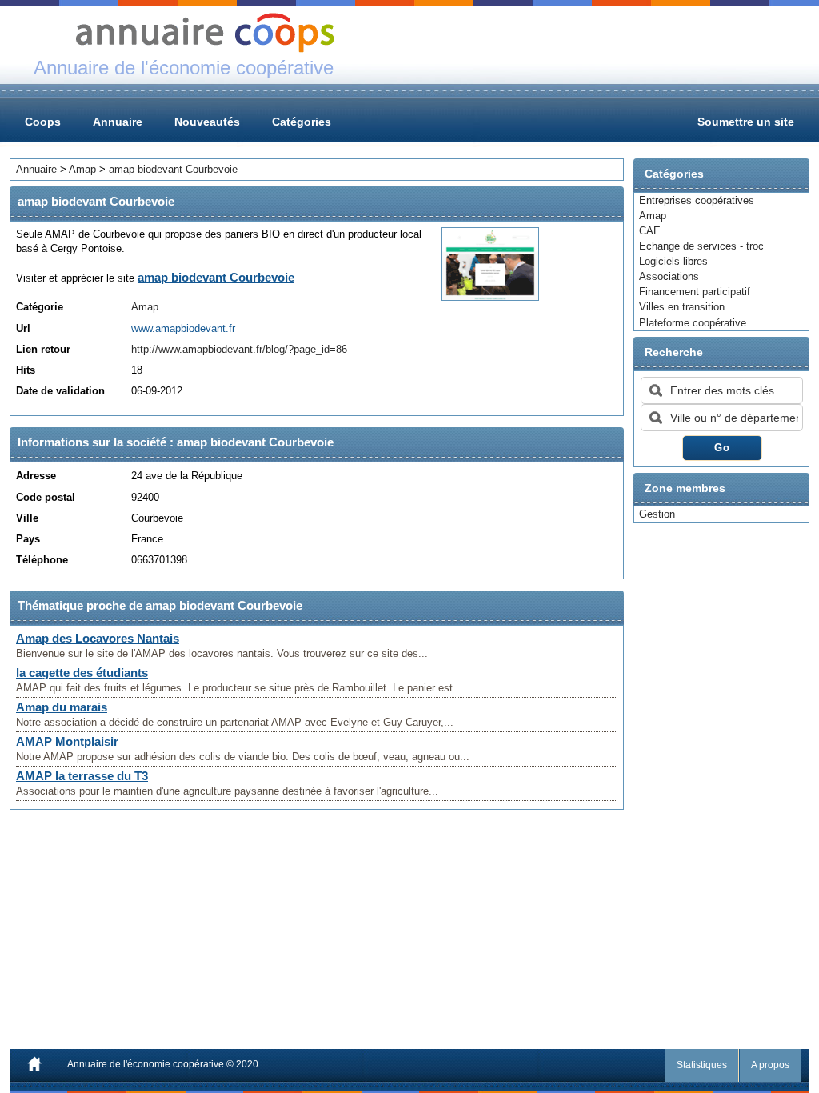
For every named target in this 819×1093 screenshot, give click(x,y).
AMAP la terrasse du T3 (82, 776)
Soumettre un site (745, 121)
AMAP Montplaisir (67, 741)
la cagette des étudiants (82, 672)
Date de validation (60, 391)
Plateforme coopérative (692, 323)
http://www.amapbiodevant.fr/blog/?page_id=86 (239, 349)
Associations (669, 276)
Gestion (657, 514)
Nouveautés (207, 121)
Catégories (301, 121)
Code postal (45, 497)
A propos (770, 1065)
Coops (43, 121)
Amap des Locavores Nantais (97, 638)
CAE (650, 231)
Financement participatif (694, 292)
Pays (28, 539)
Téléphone (42, 560)
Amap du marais (61, 707)
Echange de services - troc (701, 246)
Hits (25, 370)
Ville (27, 518)
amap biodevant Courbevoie (173, 169)
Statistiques (702, 1065)
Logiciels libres (673, 261)
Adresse (36, 476)
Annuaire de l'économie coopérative (145, 1064)
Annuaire (117, 121)
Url (23, 328)
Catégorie (39, 307)
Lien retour (43, 349)
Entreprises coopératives (696, 200)
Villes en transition (682, 307)
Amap (652, 216)
